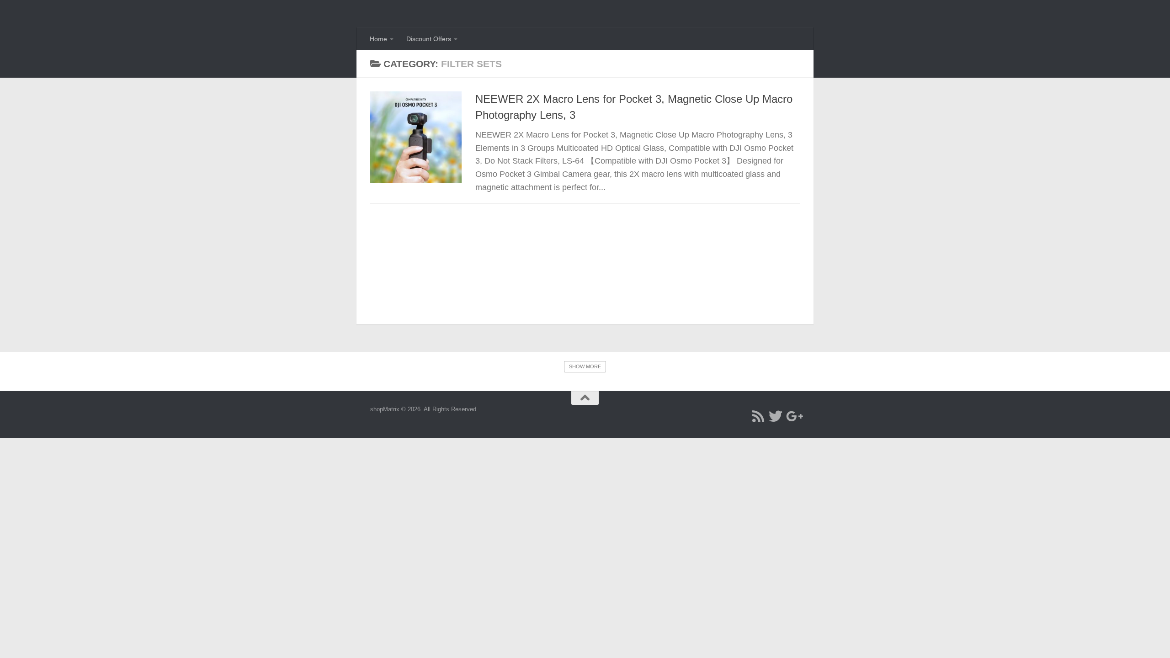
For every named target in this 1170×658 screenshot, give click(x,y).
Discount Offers (428, 38)
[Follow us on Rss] (758, 416)
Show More (585, 366)
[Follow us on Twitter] (775, 416)
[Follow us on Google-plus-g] (793, 416)
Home (378, 38)
